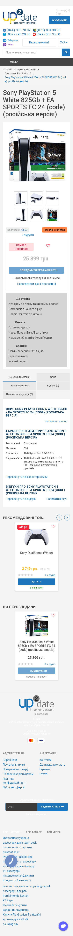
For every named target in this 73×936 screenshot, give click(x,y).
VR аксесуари (11, 871)
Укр (63, 42)
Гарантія (45, 769)
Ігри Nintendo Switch (15, 895)
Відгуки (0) (53, 385)
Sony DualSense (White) (36, 553)
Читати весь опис (56, 421)
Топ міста (54, 832)
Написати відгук (57, 498)
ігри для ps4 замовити (17, 880)
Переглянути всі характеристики (26, 476)
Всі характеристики (19, 377)
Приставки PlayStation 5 (18, 73)
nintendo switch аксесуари (19, 861)
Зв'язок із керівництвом (18, 774)
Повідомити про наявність (38, 270)
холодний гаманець (16, 909)
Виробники (10, 759)
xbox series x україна (16, 837)
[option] (36, 558)
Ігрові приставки (27, 69)
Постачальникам (14, 764)
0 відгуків (28, 234)
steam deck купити (15, 905)
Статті (43, 774)
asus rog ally (10, 924)
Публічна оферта (14, 787)
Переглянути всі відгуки (21, 498)
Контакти (46, 759)
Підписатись (50, 806)
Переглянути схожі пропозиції (36, 283)
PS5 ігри (8, 900)
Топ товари (34, 832)
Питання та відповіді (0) (19, 394)
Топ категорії (12, 832)
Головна (7, 69)
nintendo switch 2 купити (18, 875)
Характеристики (19, 385)
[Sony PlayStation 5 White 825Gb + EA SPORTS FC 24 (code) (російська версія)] (36, 156)
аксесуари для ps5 (15, 891)
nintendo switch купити (17, 847)
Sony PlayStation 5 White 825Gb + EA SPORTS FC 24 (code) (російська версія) (36, 646)
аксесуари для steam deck (20, 842)
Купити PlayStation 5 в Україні (22, 914)
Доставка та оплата (52, 764)
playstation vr (11, 852)
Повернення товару (15, 769)
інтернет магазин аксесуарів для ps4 (26, 886)
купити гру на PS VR (15, 919)
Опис (53, 377)
